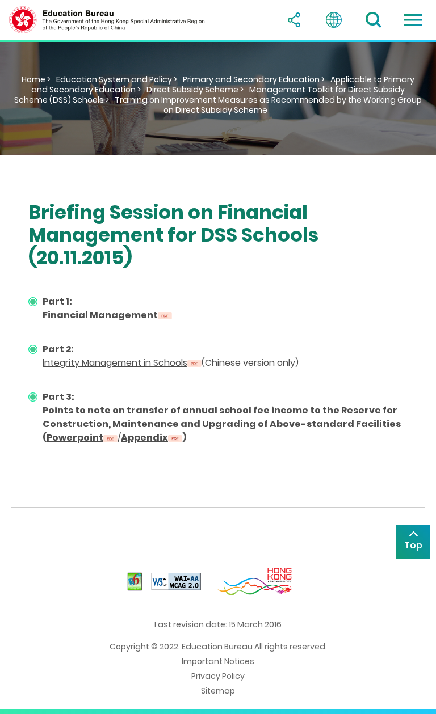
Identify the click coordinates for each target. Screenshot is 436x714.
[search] (373, 20)
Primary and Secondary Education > (254, 79)
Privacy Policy (218, 676)
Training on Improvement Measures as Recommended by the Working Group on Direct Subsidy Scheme (268, 105)
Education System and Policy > (116, 79)
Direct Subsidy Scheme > (195, 89)
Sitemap (218, 690)
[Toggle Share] (294, 20)
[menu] (413, 20)
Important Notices (218, 661)
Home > (36, 79)
